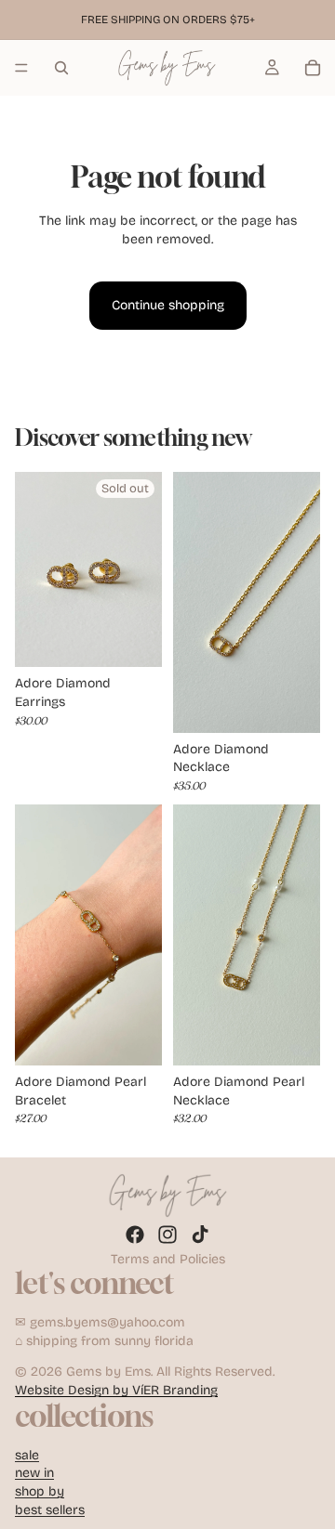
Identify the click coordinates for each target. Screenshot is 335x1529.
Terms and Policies (168, 1259)
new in (34, 1474)
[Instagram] (167, 1234)
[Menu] (21, 67)
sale (27, 1455)
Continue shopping (168, 305)
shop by (39, 1491)
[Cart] (312, 67)
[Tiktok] (200, 1234)
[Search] (61, 67)
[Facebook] (135, 1234)
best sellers (50, 1510)
